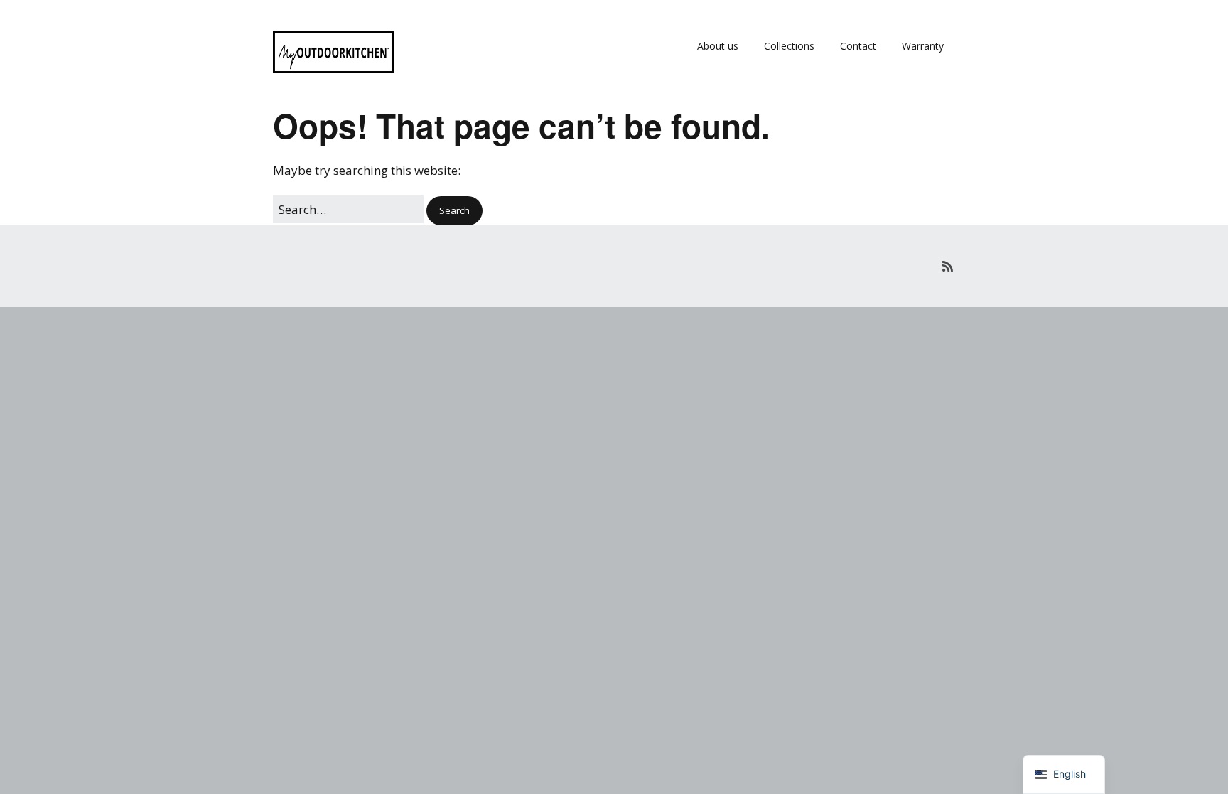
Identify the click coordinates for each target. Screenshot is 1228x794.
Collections (789, 46)
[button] (454, 210)
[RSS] (947, 266)
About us (717, 46)
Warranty (923, 46)
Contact (858, 46)
